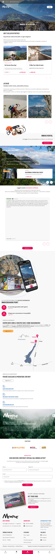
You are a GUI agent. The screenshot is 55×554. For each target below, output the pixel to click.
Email (4, 474)
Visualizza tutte (47, 157)
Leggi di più (10, 308)
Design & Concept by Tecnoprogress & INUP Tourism (40, 546)
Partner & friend (27, 542)
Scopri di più (46, 143)
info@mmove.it (15, 2)
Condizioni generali (28, 540)
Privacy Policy (11, 546)
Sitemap (5, 546)
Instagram (44, 537)
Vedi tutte (27, 248)
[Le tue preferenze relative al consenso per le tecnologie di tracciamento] (53, 415)
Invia (27, 484)
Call (38, 552)
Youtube (44, 540)
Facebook (44, 535)
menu (49, 7)
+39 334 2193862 (29, 523)
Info (16, 552)
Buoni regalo (27, 535)
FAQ (25, 537)
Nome (4, 467)
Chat (49, 552)
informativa (21, 481)
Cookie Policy (19, 546)
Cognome (30, 467)
